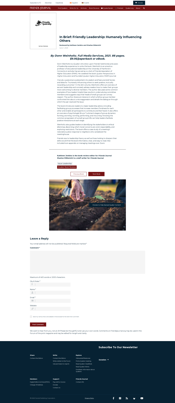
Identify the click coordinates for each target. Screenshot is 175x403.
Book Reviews (94, 8)
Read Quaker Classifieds (84, 364)
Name (33, 289)
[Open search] (144, 8)
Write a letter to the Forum (61, 361)
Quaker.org (129, 8)
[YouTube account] (141, 398)
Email (33, 297)
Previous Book (78, 174)
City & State (35, 281)
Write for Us (74, 8)
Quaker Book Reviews (67, 167)
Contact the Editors (36, 358)
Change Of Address (36, 385)
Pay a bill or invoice (59, 382)
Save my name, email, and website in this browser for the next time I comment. (56, 316)
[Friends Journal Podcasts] (120, 398)
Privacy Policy (89, 398)
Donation (102, 360)
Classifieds (59, 3)
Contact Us (56, 387)
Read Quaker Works (82, 366)
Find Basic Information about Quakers (85, 370)
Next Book (96, 174)
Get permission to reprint (61, 364)
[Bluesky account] (134, 398)
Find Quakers (62, 8)
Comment (35, 248)
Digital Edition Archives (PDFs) (40, 382)
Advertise (48, 3)
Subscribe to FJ (35, 3)
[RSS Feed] (127, 398)
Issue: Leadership (65, 164)
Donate (140, 3)
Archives (84, 8)
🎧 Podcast (119, 8)
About (138, 8)
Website (33, 306)
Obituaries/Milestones (83, 358)
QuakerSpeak (108, 8)
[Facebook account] (113, 398)
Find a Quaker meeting (83, 361)
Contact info (80, 382)
